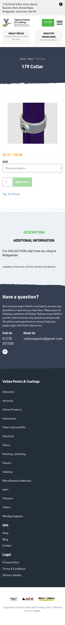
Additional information (34, 240)
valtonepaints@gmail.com (43, 338)
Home (23, 58)
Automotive (9, 418)
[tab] (34, 232)
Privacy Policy (10, 562)
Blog (5, 539)
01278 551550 (12, 4)
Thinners (7, 498)
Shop (30, 58)
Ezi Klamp (14, 194)
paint (5, 489)
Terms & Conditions (14, 568)
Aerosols (7, 400)
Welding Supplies (12, 516)
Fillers (6, 445)
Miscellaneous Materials (16, 480)
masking (7, 471)
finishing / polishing (14, 454)
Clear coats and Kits (14, 427)
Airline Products (12, 409)
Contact (7, 545)
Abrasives (8, 391)
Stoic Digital (34, 610)
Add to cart (22, 182)
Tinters (6, 507)
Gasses (6, 463)
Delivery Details (12, 575)
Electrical (8, 436)
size (5, 161)
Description (34, 232)
